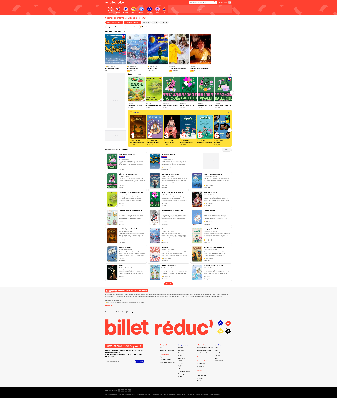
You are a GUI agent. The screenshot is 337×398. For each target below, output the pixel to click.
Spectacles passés (184, 371)
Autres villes (219, 361)
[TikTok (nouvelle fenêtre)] (228, 331)
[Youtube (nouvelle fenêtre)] (228, 323)
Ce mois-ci (200, 366)
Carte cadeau (201, 357)
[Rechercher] (215, 2)
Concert (180, 363)
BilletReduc (109, 312)
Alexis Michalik (201, 375)
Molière (199, 381)
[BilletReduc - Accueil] (117, 2)
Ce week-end (201, 363)
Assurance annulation (167, 350)
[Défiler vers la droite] (166, 10)
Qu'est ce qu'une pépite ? (205, 347)
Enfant (180, 361)
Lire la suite (109, 306)
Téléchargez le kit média (167, 362)
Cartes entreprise (165, 359)
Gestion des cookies (202, 394)
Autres (180, 376)
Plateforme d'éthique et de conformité (174, 394)
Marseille (218, 353)
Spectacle (181, 358)
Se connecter (223, 2)
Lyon (216, 350)
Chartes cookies (157, 394)
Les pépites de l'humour (204, 353)
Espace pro (163, 357)
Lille (216, 358)
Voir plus (168, 284)
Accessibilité (190, 394)
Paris (216, 347)
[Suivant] (232, 92)
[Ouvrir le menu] (107, 2)
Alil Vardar (200, 378)
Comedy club (182, 353)
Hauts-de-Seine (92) (122, 312)
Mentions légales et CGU (143, 394)
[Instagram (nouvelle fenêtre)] (220, 331)
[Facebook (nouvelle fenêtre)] (220, 323)
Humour (180, 355)
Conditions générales (111, 394)
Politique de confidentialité (127, 394)
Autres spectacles (184, 374)
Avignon (217, 355)
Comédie (181, 350)
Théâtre (180, 347)
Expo (179, 369)
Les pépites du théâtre (204, 350)
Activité (180, 366)
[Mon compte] (230, 2)
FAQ (161, 347)
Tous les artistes (202, 373)
